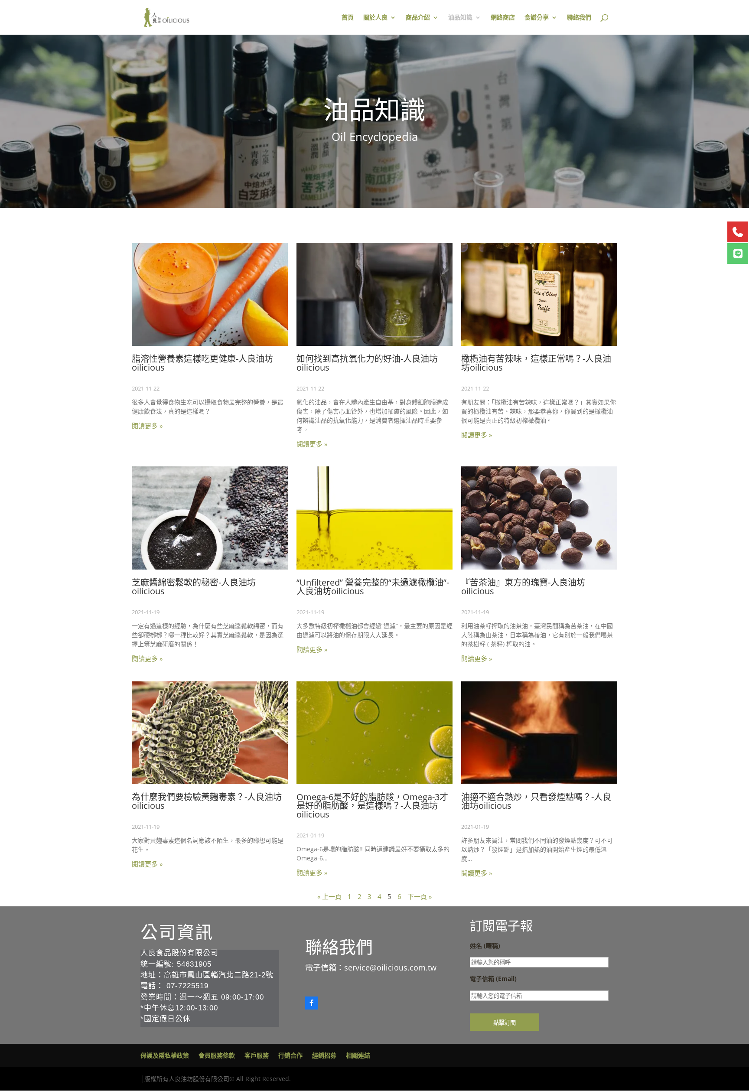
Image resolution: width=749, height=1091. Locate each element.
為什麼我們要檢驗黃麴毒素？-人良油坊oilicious (207, 801)
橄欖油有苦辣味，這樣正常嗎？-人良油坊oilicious (536, 363)
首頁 (348, 17)
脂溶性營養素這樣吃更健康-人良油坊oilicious (202, 363)
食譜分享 (536, 17)
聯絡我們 (579, 17)
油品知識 (460, 17)
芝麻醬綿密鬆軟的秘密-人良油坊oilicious (194, 586)
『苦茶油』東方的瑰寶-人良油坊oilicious (523, 586)
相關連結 (358, 1055)
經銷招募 (324, 1055)
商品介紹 (418, 17)
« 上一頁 (329, 896)
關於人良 (375, 17)
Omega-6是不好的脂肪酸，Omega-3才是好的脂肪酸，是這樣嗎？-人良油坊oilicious (372, 805)
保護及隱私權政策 (164, 1055)
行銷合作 (290, 1055)
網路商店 (503, 17)
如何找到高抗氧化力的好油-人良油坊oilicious (367, 363)
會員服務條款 (217, 1055)
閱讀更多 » (147, 425)
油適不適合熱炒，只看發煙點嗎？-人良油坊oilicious (536, 801)
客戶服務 (256, 1055)
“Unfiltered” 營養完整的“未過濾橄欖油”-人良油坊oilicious (372, 586)
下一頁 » (419, 896)
